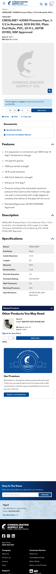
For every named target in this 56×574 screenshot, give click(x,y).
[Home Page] (18, 3)
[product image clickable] (8, 324)
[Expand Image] (50, 91)
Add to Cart (42, 110)
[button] (41, 4)
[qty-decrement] (5, 110)
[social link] (3, 536)
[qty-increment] (15, 110)
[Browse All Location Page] (28, 509)
